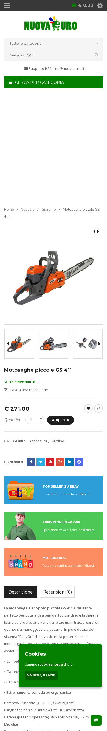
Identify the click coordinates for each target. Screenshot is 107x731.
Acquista (60, 420)
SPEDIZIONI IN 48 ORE (61, 522)
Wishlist (88, 408)
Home (9, 209)
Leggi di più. (64, 664)
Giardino (48, 209)
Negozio (28, 209)
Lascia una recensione (29, 389)
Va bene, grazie (41, 675)
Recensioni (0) (57, 592)
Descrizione (21, 592)
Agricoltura (38, 440)
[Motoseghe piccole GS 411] (19, 344)
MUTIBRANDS (54, 558)
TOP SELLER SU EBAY (61, 486)
